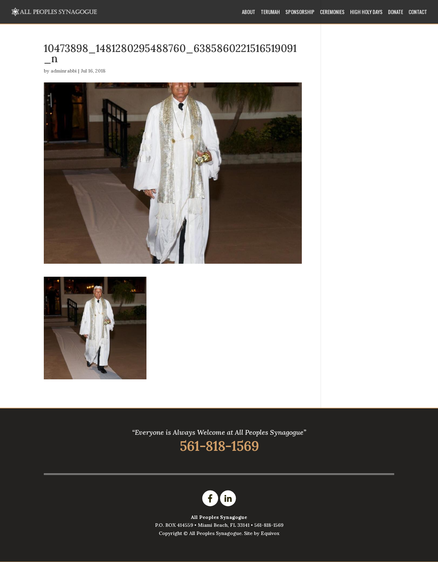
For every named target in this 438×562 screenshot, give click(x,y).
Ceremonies (332, 12)
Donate (395, 12)
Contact (418, 12)
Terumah (270, 12)
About (248, 12)
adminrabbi (64, 71)
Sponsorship (299, 12)
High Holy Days (366, 12)
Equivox (270, 533)
